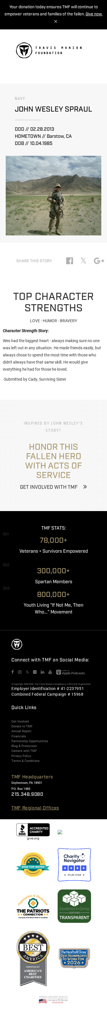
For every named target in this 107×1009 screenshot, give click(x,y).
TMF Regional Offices (35, 808)
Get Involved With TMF (49, 487)
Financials (18, 736)
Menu (87, 53)
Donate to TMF (22, 726)
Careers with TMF (24, 751)
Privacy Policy (21, 756)
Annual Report (21, 731)
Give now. (94, 14)
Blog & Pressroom (24, 746)
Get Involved (20, 721)
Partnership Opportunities (29, 741)
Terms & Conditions (25, 761)
